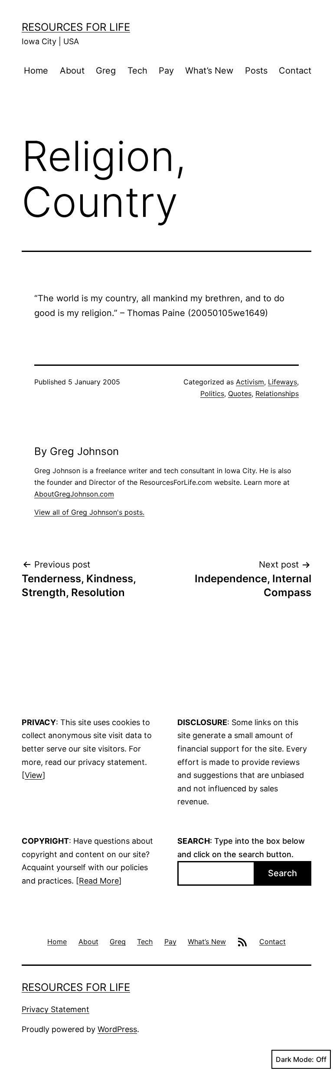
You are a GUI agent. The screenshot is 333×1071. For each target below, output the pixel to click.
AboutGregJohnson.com (74, 494)
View (33, 775)
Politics (212, 393)
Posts (256, 70)
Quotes (239, 393)
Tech (137, 70)
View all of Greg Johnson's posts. (89, 512)
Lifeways (282, 381)
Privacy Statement (55, 1009)
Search (282, 873)
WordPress (117, 1029)
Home (36, 70)
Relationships (277, 393)
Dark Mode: (295, 1059)
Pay (166, 70)
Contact (295, 70)
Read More (99, 880)
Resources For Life (76, 27)
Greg (106, 70)
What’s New (209, 70)
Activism (250, 381)
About (72, 70)
